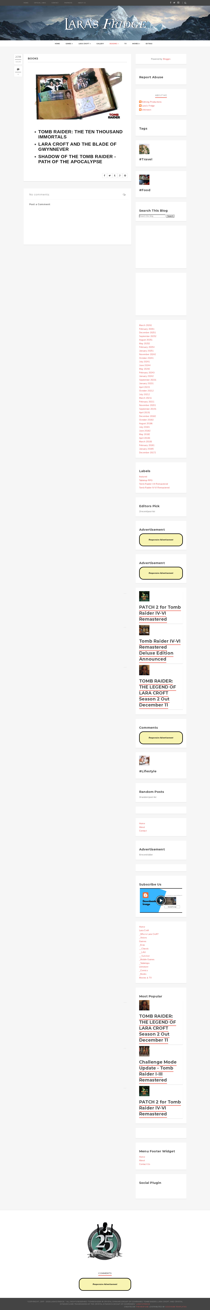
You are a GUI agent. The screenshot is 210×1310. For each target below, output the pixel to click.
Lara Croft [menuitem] (144, 930)
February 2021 (146, 401)
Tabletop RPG (146, 480)
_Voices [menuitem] (143, 937)
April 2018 (144, 438)
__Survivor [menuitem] (144, 956)
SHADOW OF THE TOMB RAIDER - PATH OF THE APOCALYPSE (77, 159)
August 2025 (146, 340)
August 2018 (146, 423)
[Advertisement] (161, 247)
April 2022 (144, 387)
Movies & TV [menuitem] (145, 977)
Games (68, 44)
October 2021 (146, 390)
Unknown (146, 109)
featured (143, 476)
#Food (144, 190)
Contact (55, 3)
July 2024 (144, 361)
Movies (135, 44)
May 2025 (144, 343)
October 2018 (146, 420)
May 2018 (144, 434)
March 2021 (145, 398)
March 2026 (145, 325)
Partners (68, 3)
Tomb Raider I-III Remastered (153, 484)
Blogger (166, 59)
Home (57, 44)
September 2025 (147, 336)
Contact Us (144, 1164)
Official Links (40, 3)
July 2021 (144, 394)
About (142, 827)
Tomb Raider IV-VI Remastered (154, 487)
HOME (26, 3)
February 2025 (146, 347)
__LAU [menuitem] (142, 952)
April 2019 (144, 412)
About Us (82, 3)
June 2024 (144, 365)
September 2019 (147, 409)
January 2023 (146, 383)
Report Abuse (151, 77)
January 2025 (146, 351)
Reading (113, 44)
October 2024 (146, 358)
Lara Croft (84, 44)
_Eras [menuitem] (142, 945)
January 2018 (146, 449)
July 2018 (144, 427)
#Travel (145, 159)
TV (125, 44)
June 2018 (144, 430)
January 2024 (146, 376)
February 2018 (146, 445)
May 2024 (144, 369)
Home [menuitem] (142, 927)
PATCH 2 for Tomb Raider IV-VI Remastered (160, 613)
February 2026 (146, 329)
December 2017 (147, 452)
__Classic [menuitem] (144, 948)
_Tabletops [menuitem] (144, 963)
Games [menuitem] (142, 941)
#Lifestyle (147, 771)
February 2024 (146, 372)
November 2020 (147, 405)
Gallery (100, 44)
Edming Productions (152, 102)
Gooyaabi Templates (175, 1307)
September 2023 (147, 380)
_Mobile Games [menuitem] (147, 959)
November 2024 (147, 354)
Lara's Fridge (148, 105)
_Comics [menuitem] (143, 970)
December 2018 (147, 416)
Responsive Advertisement (161, 540)
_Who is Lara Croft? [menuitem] (149, 934)
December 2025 (147, 332)
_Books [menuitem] (143, 974)
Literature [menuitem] (143, 966)
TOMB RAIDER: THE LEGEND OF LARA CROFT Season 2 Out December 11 (157, 693)
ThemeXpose (142, 1307)
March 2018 (145, 441)
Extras (149, 44)
